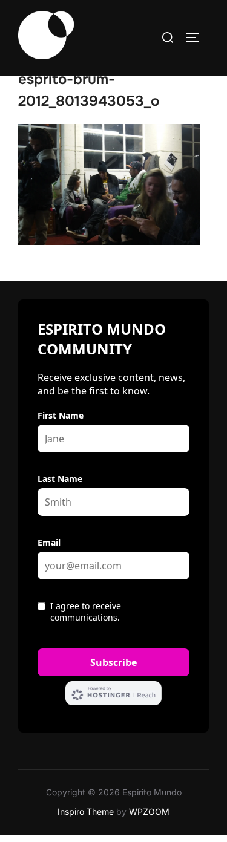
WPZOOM (149, 811)
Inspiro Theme (86, 811)
